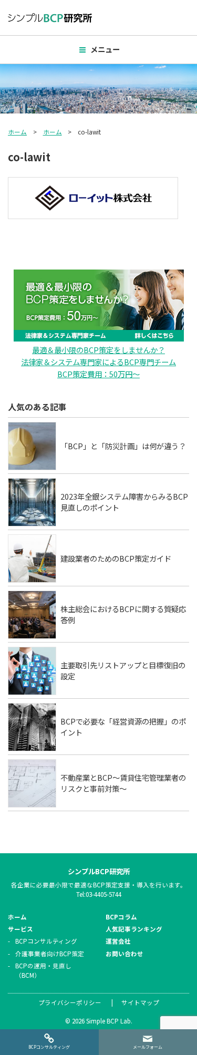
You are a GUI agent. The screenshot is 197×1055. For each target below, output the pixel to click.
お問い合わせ (124, 953)
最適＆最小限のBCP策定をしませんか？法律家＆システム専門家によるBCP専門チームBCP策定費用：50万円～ (98, 361)
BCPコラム (121, 917)
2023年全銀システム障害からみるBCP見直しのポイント (124, 502)
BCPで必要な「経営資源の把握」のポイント (123, 727)
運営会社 (118, 941)
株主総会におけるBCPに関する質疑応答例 (123, 614)
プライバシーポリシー (69, 1002)
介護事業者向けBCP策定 (49, 953)
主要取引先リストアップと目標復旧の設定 (122, 670)
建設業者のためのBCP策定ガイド (115, 558)
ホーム (17, 131)
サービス (20, 929)
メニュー (105, 49)
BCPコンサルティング (46, 941)
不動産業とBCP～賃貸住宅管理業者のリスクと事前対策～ (123, 783)
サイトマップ (140, 1002)
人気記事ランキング (134, 929)
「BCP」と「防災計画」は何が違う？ (123, 445)
